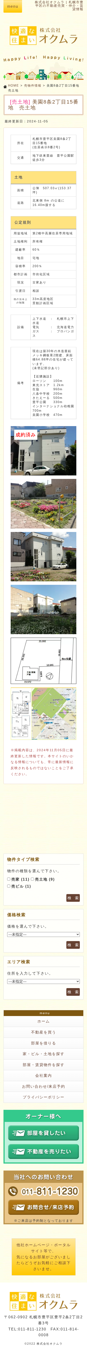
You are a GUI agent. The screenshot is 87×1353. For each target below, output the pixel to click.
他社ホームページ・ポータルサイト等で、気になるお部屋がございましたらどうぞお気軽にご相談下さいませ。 (43, 1257)
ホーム (43, 1021)
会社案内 (43, 1075)
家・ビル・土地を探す (43, 1054)
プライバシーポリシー (43, 1097)
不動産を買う (43, 1032)
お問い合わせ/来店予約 (43, 1086)
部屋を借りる (43, 1043)
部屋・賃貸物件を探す (43, 1065)
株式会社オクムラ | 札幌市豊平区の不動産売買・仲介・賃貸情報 (59, 5)
